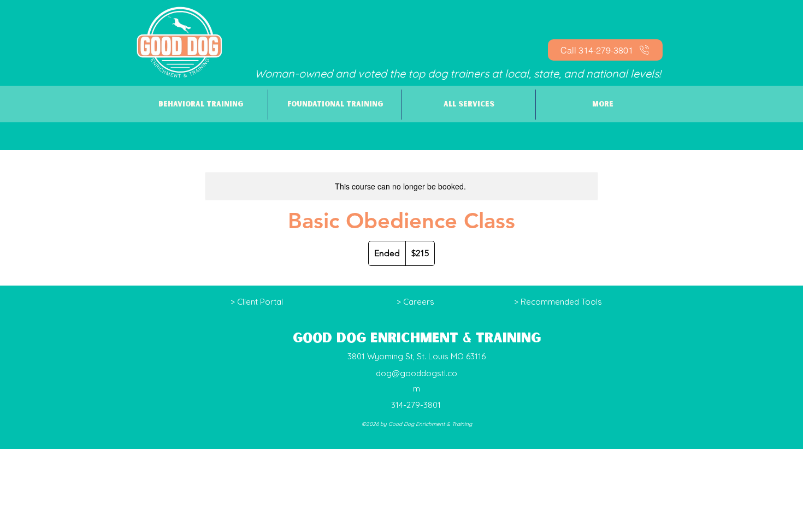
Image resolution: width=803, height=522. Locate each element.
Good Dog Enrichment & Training (417, 338)
